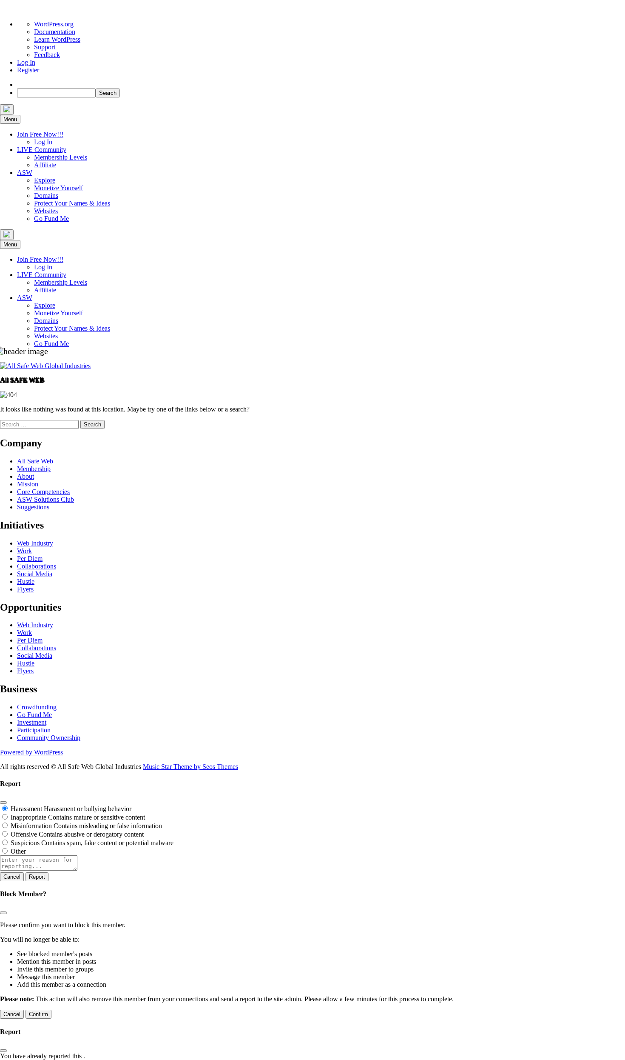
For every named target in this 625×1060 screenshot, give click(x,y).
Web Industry (35, 543)
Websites (46, 210)
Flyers (25, 589)
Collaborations (36, 566)
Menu (10, 119)
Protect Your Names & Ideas (72, 203)
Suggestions (33, 507)
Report (37, 877)
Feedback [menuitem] (47, 54)
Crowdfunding (37, 707)
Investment (31, 722)
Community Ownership (48, 737)
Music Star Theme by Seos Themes (190, 766)
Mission (27, 484)
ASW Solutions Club (45, 499)
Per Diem (30, 558)
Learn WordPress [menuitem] (57, 39)
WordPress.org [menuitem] (54, 24)
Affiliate (45, 165)
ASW (24, 172)
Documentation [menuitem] (54, 31)
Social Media (34, 573)
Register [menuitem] (28, 70)
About (25, 476)
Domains (46, 195)
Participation (34, 730)
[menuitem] (20, 84)
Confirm (38, 1014)
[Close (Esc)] (3, 802)
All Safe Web (35, 461)
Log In (43, 142)
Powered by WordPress (31, 752)
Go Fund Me (51, 218)
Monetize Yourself (58, 187)
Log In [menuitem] (26, 62)
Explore (44, 180)
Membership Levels (60, 157)
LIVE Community (41, 149)
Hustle (25, 581)
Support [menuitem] (44, 47)
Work (24, 550)
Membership (34, 468)
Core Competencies (43, 491)
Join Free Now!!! (40, 134)
